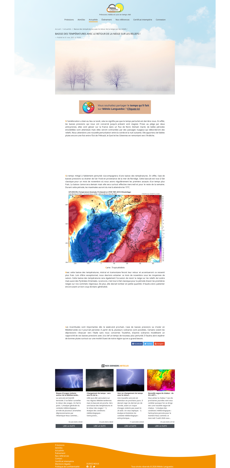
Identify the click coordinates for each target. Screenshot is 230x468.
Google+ (160, 344)
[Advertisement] (115, 155)
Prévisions (69, 19)
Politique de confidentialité (67, 466)
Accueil (58, 29)
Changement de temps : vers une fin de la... (99, 394)
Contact (58, 458)
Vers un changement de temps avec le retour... (130, 394)
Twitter (149, 344)
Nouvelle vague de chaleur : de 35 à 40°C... (160, 394)
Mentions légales (63, 464)
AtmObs (81, 19)
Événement (107, 19)
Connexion (161, 19)
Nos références (122, 19)
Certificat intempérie (142, 19)
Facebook (138, 344)
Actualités (93, 19)
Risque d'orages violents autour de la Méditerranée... (67, 394)
